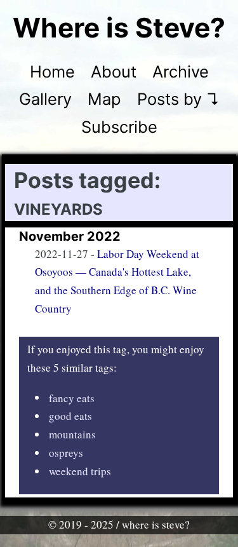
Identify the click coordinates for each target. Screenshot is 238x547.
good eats (70, 416)
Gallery (45, 99)
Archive (180, 71)
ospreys (66, 452)
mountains (72, 434)
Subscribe (119, 127)
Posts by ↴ (178, 99)
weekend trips (80, 471)
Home (52, 71)
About (113, 71)
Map (104, 99)
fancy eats (72, 397)
